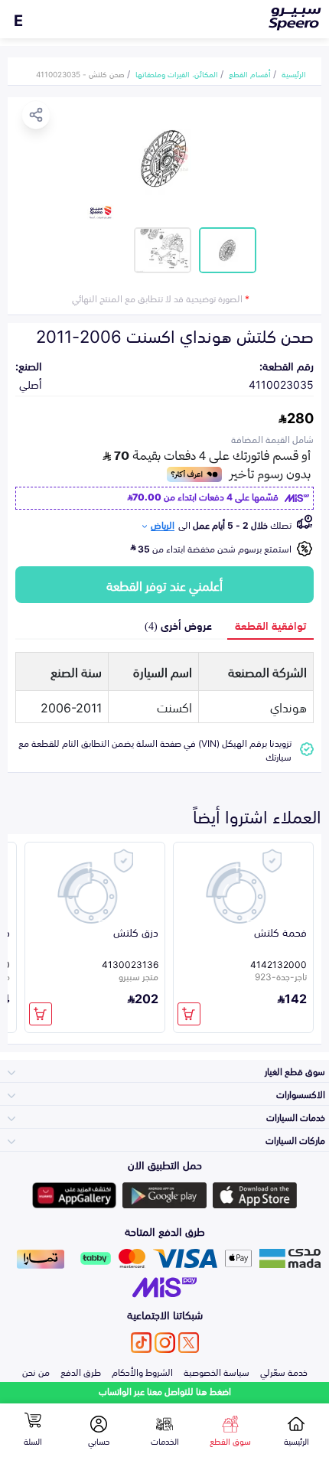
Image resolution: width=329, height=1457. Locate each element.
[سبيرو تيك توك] (141, 1342)
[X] (188, 1342)
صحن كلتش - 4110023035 (80, 73)
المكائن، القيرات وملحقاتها (176, 73)
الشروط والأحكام (142, 1371)
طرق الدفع (80, 1371)
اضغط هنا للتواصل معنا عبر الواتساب (165, 1391)
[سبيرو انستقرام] (165, 1342)
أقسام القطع (250, 73)
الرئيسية (294, 73)
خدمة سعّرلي (284, 1371)
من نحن (36, 1371)
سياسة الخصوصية (216, 1371)
